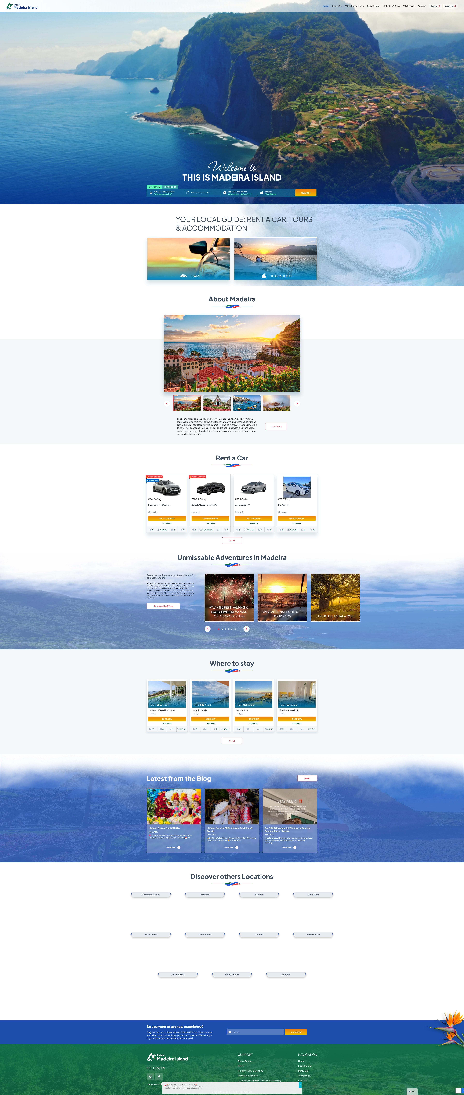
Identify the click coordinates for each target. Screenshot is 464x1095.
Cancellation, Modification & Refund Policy (259, 1080)
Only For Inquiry (167, 518)
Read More (171, 847)
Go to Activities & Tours (163, 606)
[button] (297, 404)
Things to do (304, 1075)
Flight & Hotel (373, 6)
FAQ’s (241, 1066)
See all (232, 540)
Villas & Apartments (354, 6)
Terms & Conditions (248, 1075)
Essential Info (305, 1066)
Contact (422, 6)
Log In (434, 6)
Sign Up (449, 6)
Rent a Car (337, 6)
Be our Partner (245, 1061)
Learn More (276, 426)
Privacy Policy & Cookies (250, 1070)
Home (326, 6)
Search (305, 192)
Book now (167, 719)
